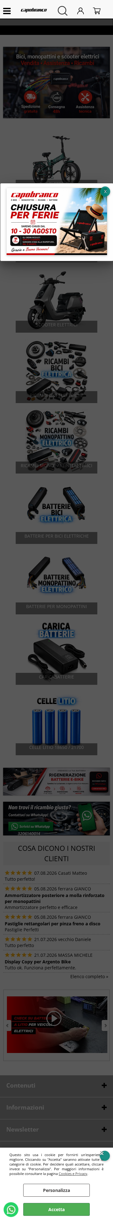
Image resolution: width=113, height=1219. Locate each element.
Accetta (56, 1209)
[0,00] (100, 11)
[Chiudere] (105, 191)
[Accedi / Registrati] (83, 11)
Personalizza (56, 1190)
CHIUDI (105, 1156)
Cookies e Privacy (73, 1173)
